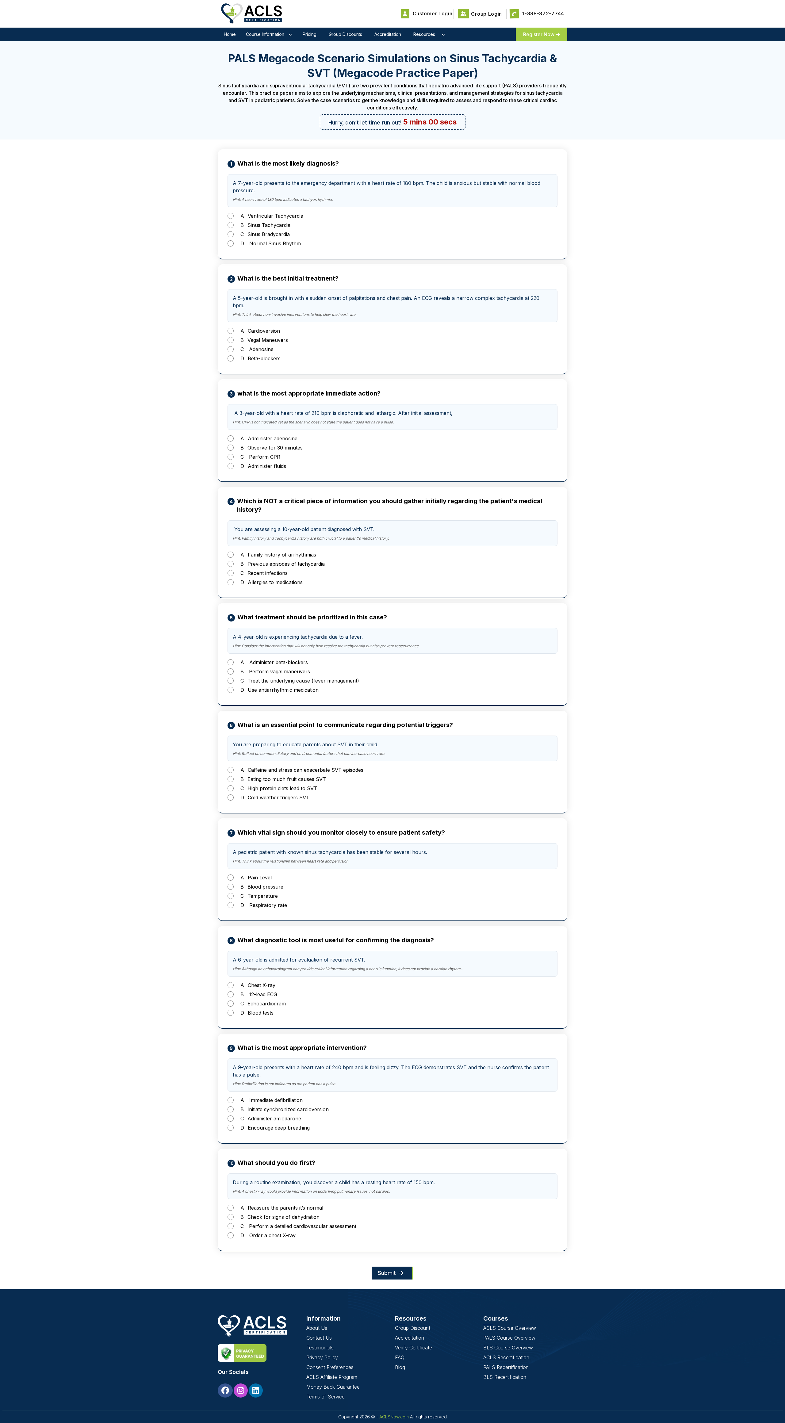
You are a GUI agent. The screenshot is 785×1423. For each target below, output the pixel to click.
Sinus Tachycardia (265, 225)
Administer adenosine (268, 438)
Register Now (539, 34)
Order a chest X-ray (268, 1235)
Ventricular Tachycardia (271, 216)
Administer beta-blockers (274, 662)
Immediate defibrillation (271, 1100)
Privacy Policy (322, 1357)
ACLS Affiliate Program (331, 1377)
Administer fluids (263, 466)
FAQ (399, 1357)
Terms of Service (325, 1397)
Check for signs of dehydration (280, 1217)
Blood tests (257, 1013)
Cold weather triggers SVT (274, 797)
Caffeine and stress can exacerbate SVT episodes (301, 770)
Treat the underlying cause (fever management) (299, 681)
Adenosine (257, 349)
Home (230, 34)
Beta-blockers (260, 358)
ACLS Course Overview (509, 1328)
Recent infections (264, 573)
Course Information (265, 34)
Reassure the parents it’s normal (281, 1208)
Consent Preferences (330, 1367)
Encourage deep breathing (275, 1128)
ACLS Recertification (506, 1357)
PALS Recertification (506, 1367)
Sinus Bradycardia (265, 234)
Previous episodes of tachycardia (282, 564)
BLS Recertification (504, 1377)
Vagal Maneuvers (264, 340)
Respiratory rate (263, 905)
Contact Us (319, 1338)
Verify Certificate (413, 1348)
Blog (400, 1367)
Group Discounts (345, 34)
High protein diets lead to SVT (278, 788)
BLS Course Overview (508, 1348)
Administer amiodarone (270, 1118)
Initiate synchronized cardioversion (284, 1109)
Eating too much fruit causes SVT (283, 779)
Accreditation (387, 34)
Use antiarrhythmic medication (279, 690)
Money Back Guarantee (333, 1387)
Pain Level (256, 877)
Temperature (259, 896)
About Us (316, 1328)
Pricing (309, 34)
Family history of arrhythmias (278, 555)
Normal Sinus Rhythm (270, 243)
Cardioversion (260, 331)
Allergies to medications (271, 582)
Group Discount (412, 1328)
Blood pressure (261, 887)
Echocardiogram (263, 1003)
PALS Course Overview (509, 1338)
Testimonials (320, 1348)
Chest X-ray (257, 985)
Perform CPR (260, 457)
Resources (424, 34)
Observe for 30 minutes (271, 448)
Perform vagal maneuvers (275, 671)
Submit (387, 1273)
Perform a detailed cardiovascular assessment (298, 1226)
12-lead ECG (258, 994)
